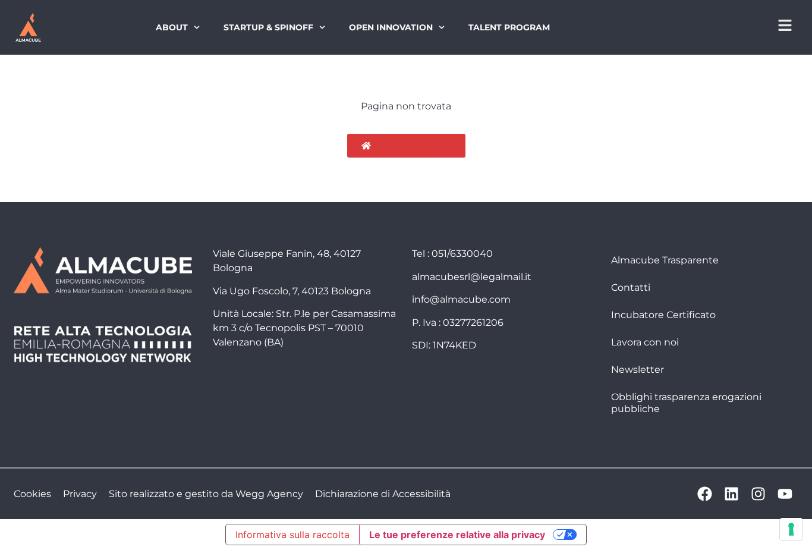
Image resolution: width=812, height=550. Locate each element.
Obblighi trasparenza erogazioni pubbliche (686, 402)
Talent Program (509, 27)
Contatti (630, 287)
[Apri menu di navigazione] (785, 25)
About (172, 27)
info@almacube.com (461, 299)
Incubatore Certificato (663, 314)
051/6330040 (462, 253)
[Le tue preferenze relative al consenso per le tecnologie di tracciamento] (791, 529)
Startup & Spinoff (268, 27)
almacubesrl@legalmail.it (471, 276)
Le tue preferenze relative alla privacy (457, 534)
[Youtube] (785, 493)
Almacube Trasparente (665, 260)
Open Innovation (391, 27)
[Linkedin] (731, 493)
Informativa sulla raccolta (292, 534)
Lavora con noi (645, 342)
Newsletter (637, 369)
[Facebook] (704, 493)
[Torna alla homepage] (28, 27)
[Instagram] (758, 493)
